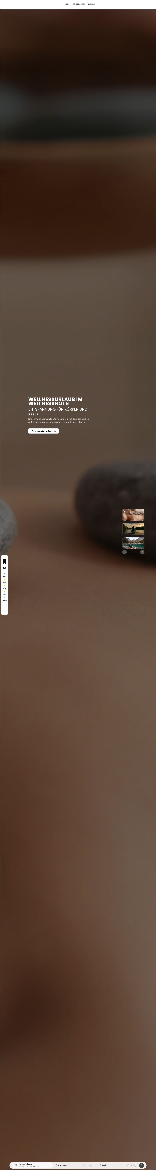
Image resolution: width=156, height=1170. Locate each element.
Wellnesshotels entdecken (44, 431)
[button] (124, 552)
